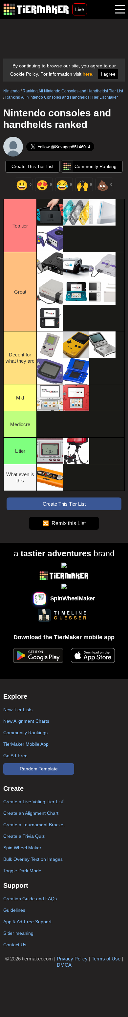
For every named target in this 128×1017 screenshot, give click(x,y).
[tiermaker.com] (36, 9)
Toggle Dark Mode (22, 870)
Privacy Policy (72, 958)
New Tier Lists (17, 709)
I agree (108, 74)
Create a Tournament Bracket (34, 824)
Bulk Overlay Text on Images (33, 859)
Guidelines (14, 910)
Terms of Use (106, 958)
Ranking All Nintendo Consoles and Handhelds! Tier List (73, 91)
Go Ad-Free (15, 755)
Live (79, 9)
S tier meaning (18, 933)
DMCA (64, 965)
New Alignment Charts (26, 721)
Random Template (39, 768)
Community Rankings (25, 732)
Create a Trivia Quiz (24, 836)
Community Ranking (96, 166)
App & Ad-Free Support (27, 921)
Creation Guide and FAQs (30, 898)
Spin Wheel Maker (22, 847)
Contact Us (14, 944)
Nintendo (11, 91)
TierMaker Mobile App (26, 744)
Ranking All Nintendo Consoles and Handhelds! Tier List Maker (61, 97)
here (87, 74)
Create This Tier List (32, 166)
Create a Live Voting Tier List (33, 801)
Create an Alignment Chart (30, 813)
